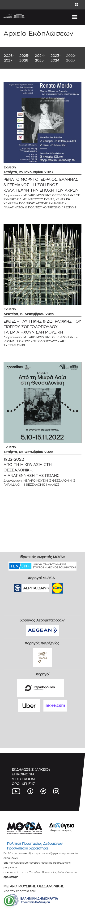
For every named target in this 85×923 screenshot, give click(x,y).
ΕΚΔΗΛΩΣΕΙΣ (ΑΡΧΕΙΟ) (31, 769)
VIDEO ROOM (23, 779)
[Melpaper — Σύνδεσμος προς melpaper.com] (71, 586)
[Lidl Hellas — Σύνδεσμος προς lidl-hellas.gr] (50, 586)
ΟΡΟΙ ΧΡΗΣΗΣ (23, 783)
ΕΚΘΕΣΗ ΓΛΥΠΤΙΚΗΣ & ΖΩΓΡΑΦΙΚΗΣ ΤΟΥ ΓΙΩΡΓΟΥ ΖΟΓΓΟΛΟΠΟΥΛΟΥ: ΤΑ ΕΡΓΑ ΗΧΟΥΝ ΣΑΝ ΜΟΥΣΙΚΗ (42, 326)
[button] (9, 900)
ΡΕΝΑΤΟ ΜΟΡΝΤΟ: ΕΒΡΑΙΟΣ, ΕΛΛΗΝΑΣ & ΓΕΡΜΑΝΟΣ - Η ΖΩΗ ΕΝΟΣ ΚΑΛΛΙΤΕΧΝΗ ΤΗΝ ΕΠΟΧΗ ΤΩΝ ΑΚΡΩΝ (41, 184)
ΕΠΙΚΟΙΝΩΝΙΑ (23, 774)
